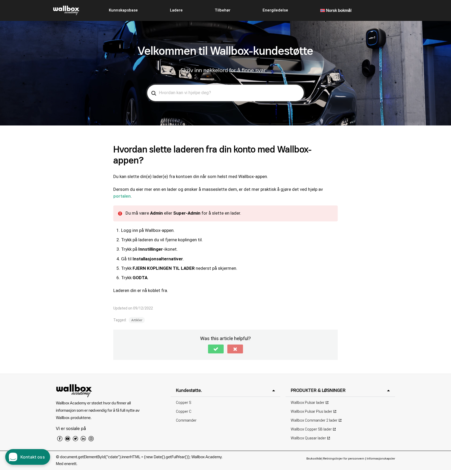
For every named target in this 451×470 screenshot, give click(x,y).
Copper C (183, 411)
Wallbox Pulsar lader (307, 402)
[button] (216, 349)
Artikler (136, 320)
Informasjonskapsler (381, 458)
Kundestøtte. (189, 390)
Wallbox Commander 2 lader (314, 420)
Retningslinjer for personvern (343, 458)
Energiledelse (275, 10)
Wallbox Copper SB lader (311, 429)
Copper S (183, 402)
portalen (122, 196)
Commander (186, 420)
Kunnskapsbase (123, 10)
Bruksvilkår (314, 458)
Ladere (176, 10)
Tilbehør (222, 10)
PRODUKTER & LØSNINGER (318, 390)
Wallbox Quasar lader (308, 438)
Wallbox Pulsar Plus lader (311, 411)
